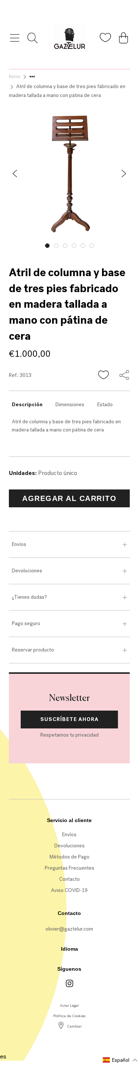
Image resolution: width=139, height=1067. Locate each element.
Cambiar (74, 1026)
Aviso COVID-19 (69, 890)
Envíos (19, 544)
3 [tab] (65, 245)
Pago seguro (26, 623)
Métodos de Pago (69, 856)
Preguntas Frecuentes (69, 868)
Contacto (69, 879)
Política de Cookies (69, 1016)
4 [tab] (74, 245)
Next (135, 244)
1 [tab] (47, 245)
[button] (104, 375)
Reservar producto (33, 649)
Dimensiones (69, 404)
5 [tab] (83, 245)
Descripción (27, 404)
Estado (105, 404)
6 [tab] (91, 245)
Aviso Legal (69, 1005)
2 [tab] (56, 245)
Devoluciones (27, 570)
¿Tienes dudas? (29, 597)
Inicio (14, 76)
